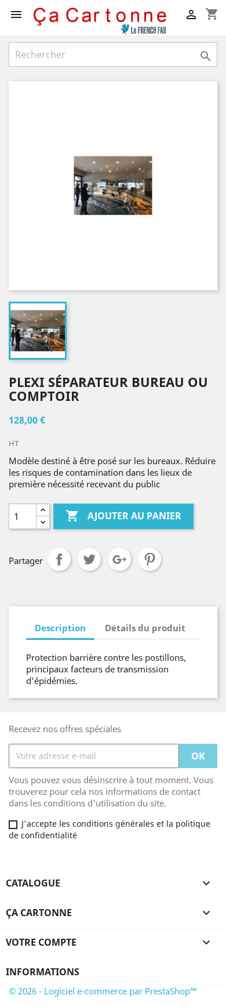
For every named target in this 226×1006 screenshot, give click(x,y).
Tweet (89, 559)
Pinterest (149, 559)
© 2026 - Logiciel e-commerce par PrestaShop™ (103, 991)
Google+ (119, 559)
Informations (42, 971)
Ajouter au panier (123, 516)
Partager (59, 559)
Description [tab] (60, 628)
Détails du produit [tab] (145, 628)
